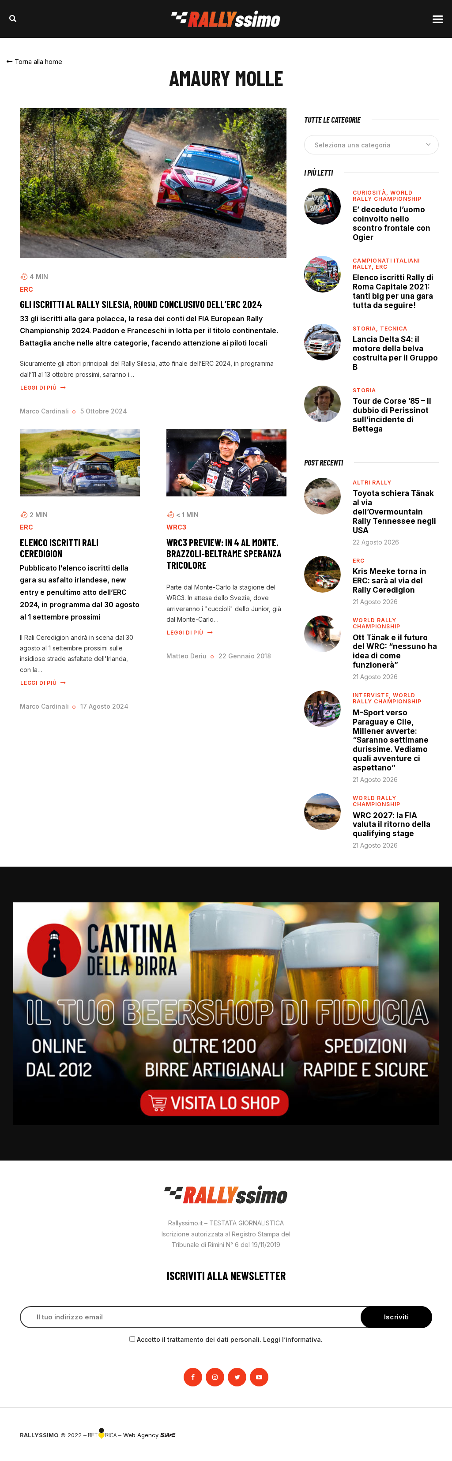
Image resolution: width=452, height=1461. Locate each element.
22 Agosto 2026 (376, 542)
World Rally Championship (387, 195)
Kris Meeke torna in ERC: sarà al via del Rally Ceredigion (389, 580)
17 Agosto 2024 (104, 706)
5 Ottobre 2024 (103, 411)
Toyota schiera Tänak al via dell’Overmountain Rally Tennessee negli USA (394, 512)
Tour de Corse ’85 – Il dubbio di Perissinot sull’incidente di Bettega (392, 415)
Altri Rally (372, 482)
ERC (26, 289)
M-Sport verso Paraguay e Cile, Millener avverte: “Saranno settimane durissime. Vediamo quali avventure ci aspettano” (391, 740)
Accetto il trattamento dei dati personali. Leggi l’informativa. (230, 1339)
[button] (34, 61)
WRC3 (176, 527)
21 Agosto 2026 (375, 601)
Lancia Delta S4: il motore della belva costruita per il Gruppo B (395, 353)
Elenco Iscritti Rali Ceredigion (59, 548)
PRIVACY (420, 1434)
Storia (364, 390)
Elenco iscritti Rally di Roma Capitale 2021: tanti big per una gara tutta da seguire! (393, 291)
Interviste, (373, 695)
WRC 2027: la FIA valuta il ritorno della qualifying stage (391, 824)
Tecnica (393, 328)
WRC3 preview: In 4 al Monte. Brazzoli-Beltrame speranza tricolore (224, 554)
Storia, (366, 328)
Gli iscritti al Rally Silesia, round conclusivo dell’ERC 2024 (141, 304)
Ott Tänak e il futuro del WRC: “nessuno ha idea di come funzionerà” (395, 651)
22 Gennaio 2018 (244, 656)
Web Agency (141, 1434)
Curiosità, (371, 192)
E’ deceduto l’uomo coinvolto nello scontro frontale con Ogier (391, 223)
